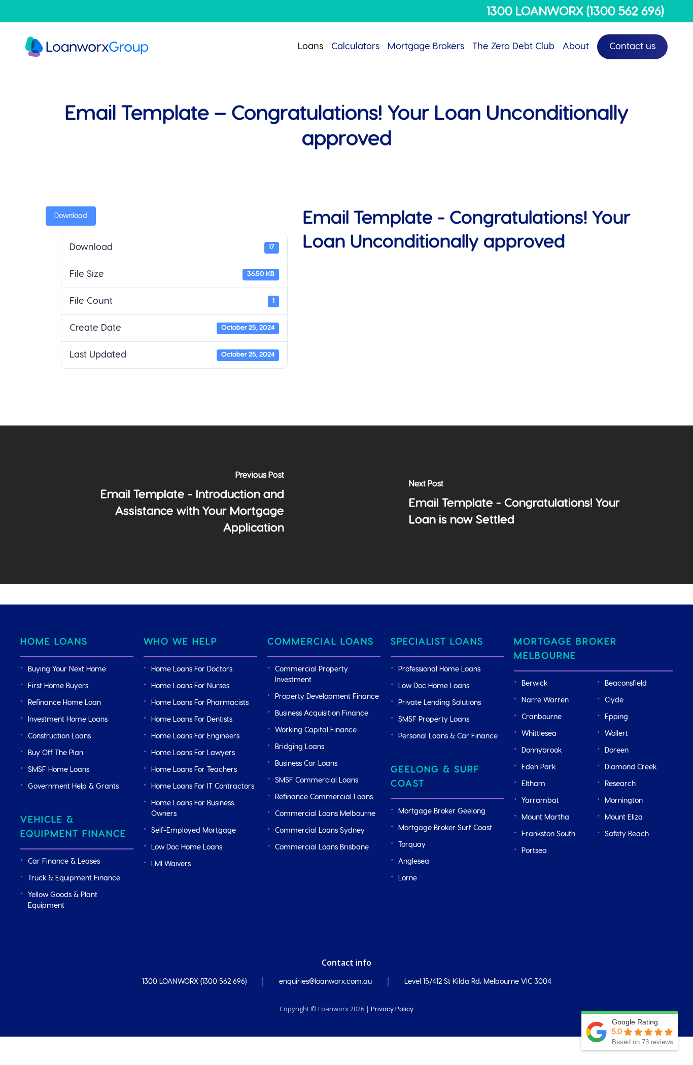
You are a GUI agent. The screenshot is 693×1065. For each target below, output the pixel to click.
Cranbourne (542, 717)
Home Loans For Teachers (194, 769)
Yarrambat (540, 800)
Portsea (534, 851)
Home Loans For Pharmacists (200, 702)
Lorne (407, 878)
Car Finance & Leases (64, 861)
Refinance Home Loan (64, 702)
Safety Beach (627, 834)
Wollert (616, 733)
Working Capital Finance (316, 730)
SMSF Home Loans (58, 769)
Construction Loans (59, 736)
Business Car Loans (306, 763)
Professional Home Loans (439, 669)
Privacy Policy (392, 1009)
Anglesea (413, 861)
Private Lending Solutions (439, 702)
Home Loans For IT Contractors (202, 786)
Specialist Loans (437, 641)
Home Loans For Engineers (195, 736)
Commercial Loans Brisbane (322, 847)
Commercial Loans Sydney (320, 830)
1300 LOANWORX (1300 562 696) (575, 12)
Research (620, 784)
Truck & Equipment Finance (74, 878)
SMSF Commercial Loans (316, 780)
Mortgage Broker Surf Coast (445, 828)
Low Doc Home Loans (186, 847)
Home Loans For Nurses (190, 686)
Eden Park (539, 767)
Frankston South (548, 834)
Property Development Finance (327, 696)
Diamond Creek (630, 767)
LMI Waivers (171, 864)
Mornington (624, 800)
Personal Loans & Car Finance (448, 736)
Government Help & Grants (73, 786)
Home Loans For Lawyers (193, 753)
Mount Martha (545, 817)
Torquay (412, 844)
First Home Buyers (58, 686)
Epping (616, 717)
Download (70, 216)
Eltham (533, 784)
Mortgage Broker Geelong (442, 811)
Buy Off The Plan (55, 753)
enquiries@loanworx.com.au (325, 981)
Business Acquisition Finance (321, 713)
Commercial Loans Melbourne (325, 814)
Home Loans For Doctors (191, 669)
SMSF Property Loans (433, 719)
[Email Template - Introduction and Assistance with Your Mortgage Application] (173, 504)
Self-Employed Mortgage (193, 830)
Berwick (534, 683)
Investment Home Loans (68, 719)
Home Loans (54, 641)
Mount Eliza (624, 817)
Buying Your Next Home (67, 669)
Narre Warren (545, 700)
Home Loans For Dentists (191, 719)
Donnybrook (542, 750)
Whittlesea (539, 733)
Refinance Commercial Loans (324, 797)
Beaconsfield (626, 683)
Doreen (617, 750)
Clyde (614, 700)
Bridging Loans (299, 747)
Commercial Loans (320, 641)
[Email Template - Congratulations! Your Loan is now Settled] (519, 504)
